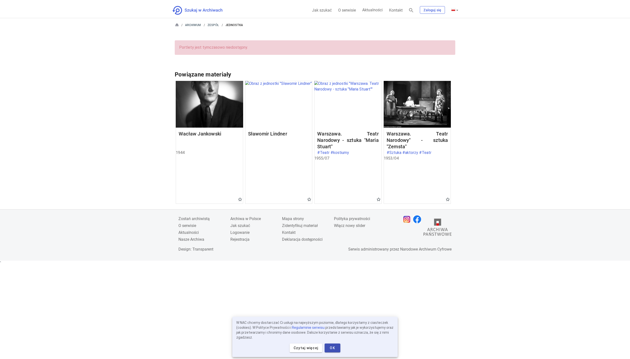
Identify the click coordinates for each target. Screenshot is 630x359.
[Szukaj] (411, 10)
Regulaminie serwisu (308, 327)
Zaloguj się (432, 10)
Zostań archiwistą (194, 218)
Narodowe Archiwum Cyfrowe (426, 249)
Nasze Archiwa (191, 239)
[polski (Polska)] (454, 10)
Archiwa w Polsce (245, 218)
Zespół (213, 25)
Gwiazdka (240, 199)
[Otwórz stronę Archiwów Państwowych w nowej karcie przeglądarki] (438, 228)
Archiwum (193, 25)
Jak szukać (322, 10)
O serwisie (347, 10)
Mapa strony (293, 218)
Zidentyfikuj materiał (300, 225)
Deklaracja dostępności (302, 239)
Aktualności (372, 10)
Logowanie (240, 232)
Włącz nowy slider (349, 225)
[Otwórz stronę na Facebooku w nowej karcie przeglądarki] (418, 219)
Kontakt (396, 10)
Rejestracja (240, 239)
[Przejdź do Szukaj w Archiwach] (202, 10)
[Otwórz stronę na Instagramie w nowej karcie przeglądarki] (408, 219)
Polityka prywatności (352, 218)
